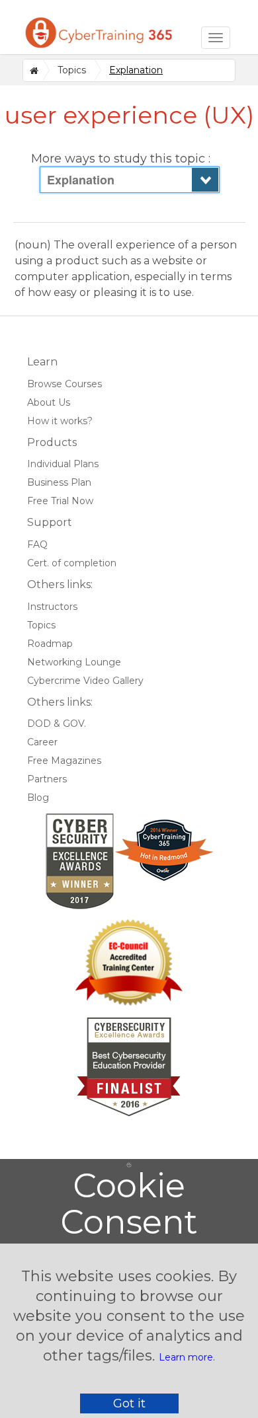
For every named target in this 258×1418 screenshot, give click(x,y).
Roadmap (50, 644)
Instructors (52, 607)
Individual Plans (63, 464)
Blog (38, 797)
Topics (72, 70)
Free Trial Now (60, 501)
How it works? (60, 421)
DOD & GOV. (56, 723)
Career (42, 742)
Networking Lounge (74, 662)
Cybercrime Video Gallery (85, 681)
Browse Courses (64, 384)
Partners (47, 779)
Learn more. (187, 1357)
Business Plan (59, 482)
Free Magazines (64, 760)
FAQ (37, 544)
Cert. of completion (71, 563)
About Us (48, 402)
